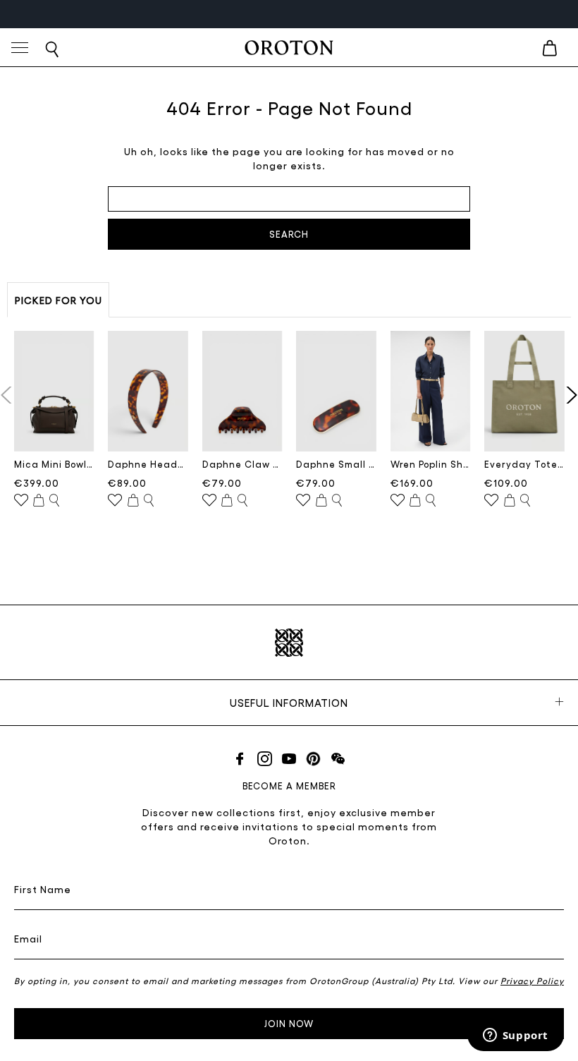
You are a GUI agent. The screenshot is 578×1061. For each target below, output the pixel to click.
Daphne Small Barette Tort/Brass (336, 464)
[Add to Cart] (38, 501)
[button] (568, 395)
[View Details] (54, 501)
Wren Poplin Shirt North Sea (431, 464)
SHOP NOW (329, 13)
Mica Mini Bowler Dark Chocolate (54, 464)
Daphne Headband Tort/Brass (148, 464)
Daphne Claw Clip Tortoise (242, 464)
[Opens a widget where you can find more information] (515, 1036)
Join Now (289, 1023)
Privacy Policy (532, 981)
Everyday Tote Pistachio (524, 464)
